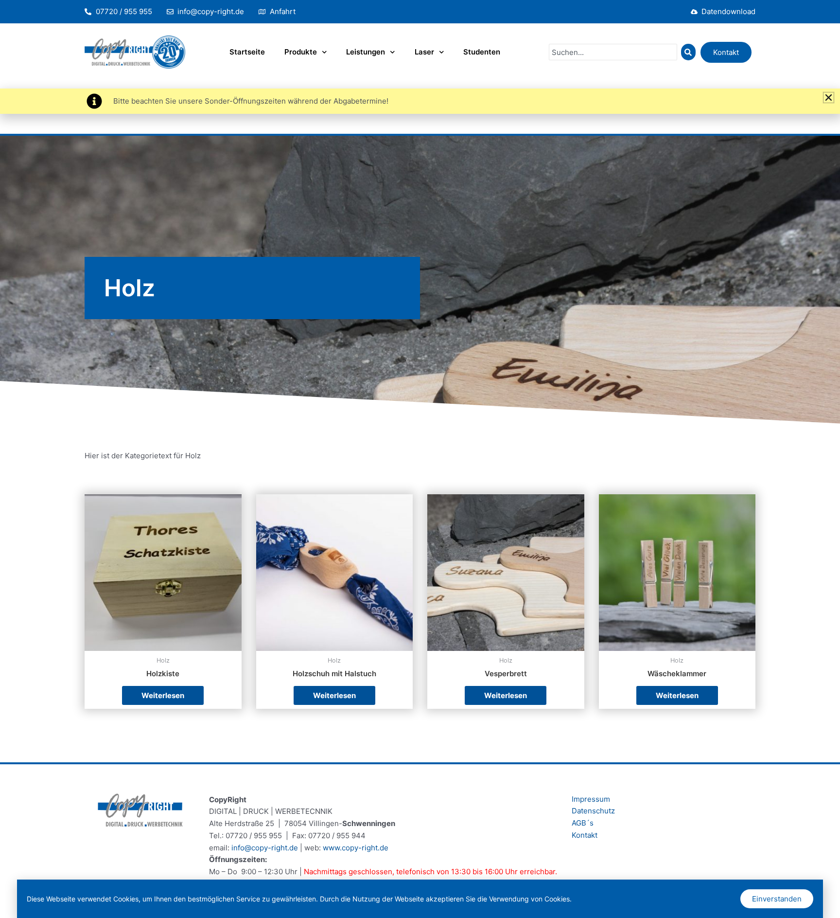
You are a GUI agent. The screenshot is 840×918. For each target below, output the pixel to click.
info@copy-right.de (264, 847)
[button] (828, 97)
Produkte (300, 51)
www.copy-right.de (355, 847)
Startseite (247, 51)
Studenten (481, 51)
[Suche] (688, 52)
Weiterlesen (162, 695)
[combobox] (613, 52)
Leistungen (365, 51)
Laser (424, 51)
